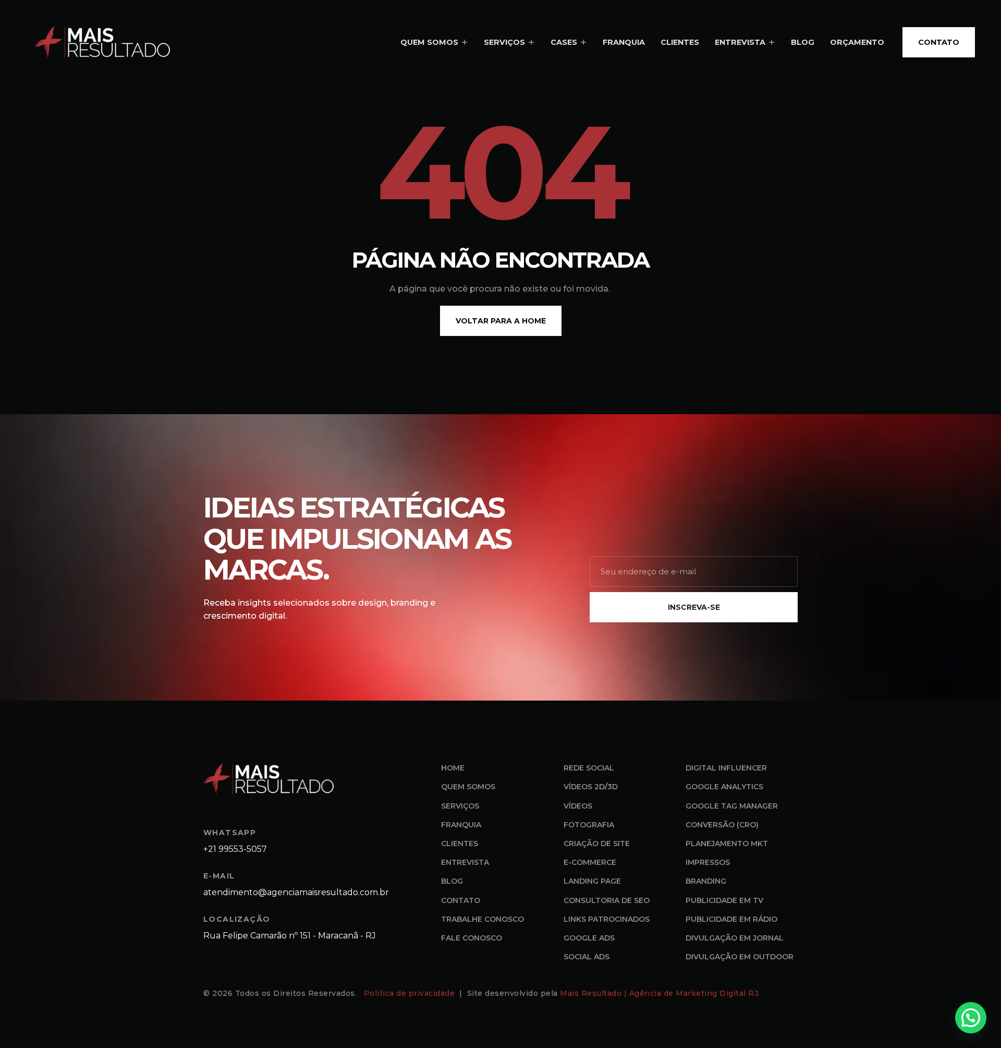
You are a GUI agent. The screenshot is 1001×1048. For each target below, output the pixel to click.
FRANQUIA (624, 42)
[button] (970, 1017)
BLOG (802, 42)
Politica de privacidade (410, 993)
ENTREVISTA (740, 42)
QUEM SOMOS (429, 42)
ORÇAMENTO (857, 42)
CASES (564, 42)
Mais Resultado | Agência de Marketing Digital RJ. (661, 993)
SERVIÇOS (504, 42)
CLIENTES (680, 42)
